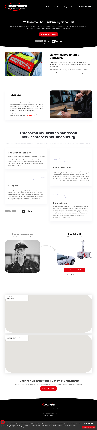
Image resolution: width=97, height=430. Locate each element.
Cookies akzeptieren (89, 427)
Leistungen (65, 7)
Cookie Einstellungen (19, 427)
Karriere (73, 7)
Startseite (49, 7)
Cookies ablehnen (88, 423)
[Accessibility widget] (3, 422)
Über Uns (56, 7)
